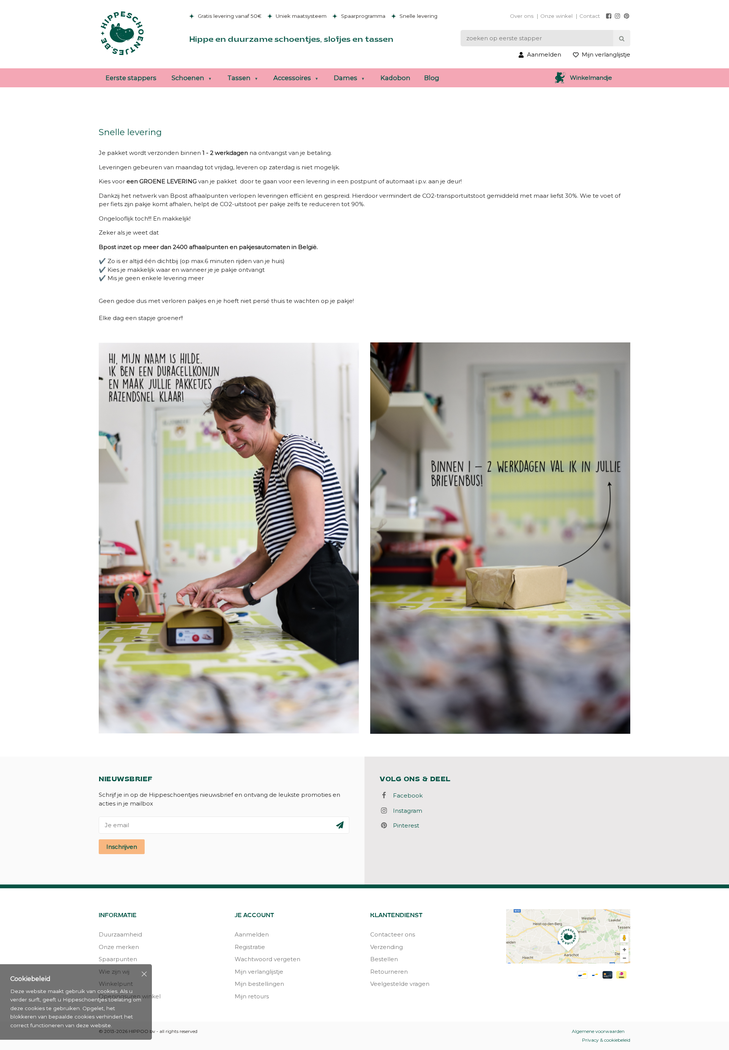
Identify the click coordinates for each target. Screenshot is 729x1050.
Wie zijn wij (114, 971)
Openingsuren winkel (130, 996)
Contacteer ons (392, 934)
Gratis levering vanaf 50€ (229, 16)
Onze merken (119, 947)
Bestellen (384, 959)
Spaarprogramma (362, 16)
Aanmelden (252, 934)
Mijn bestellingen (259, 983)
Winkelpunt (116, 983)
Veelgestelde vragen (399, 983)
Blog (431, 78)
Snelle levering (417, 16)
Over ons (521, 16)
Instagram (405, 810)
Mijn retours (252, 996)
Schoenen (188, 78)
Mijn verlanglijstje (259, 971)
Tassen (239, 78)
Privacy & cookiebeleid (606, 1040)
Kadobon (395, 78)
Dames (345, 78)
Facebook (405, 795)
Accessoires (292, 78)
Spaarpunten (118, 959)
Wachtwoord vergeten (267, 959)
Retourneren (389, 971)
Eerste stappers (131, 78)
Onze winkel (556, 16)
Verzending (386, 947)
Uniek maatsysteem (300, 16)
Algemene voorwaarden (598, 1031)
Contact (589, 16)
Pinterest (403, 825)
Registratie (250, 947)
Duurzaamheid (120, 934)
